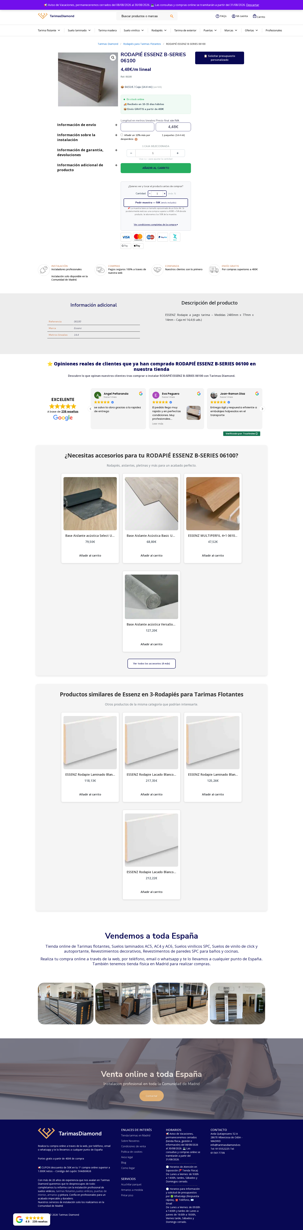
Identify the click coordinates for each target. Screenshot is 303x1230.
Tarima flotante (47, 30)
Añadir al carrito (155, 168)
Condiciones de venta (133, 1146)
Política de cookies (131, 1151)
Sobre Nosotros (130, 1140)
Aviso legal (127, 1157)
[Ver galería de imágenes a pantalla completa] (113, 57)
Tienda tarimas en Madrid (135, 1135)
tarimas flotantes (65, 1191)
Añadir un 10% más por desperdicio (135, 137)
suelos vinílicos (84, 1191)
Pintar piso (127, 1195)
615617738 (218, 1152)
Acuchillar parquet (131, 1184)
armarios (52, 1194)
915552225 (222, 1148)
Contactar (151, 1096)
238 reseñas (69, 411)
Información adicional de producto (80, 167)
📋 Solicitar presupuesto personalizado (219, 58)
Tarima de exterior (185, 30)
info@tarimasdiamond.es (225, 1145)
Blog (123, 1162)
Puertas (208, 30)
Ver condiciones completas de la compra (156, 224)
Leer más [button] (99, 423)
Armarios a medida (132, 1189)
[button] (262, 408)
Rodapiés (157, 30)
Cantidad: (141, 193)
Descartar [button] (252, 5)
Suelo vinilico (132, 30)
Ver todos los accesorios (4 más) (151, 663)
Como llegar (128, 1168)
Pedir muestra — (155, 202)
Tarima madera (107, 30)
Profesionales (274, 30)
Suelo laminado (77, 30)
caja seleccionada (156, 146)
